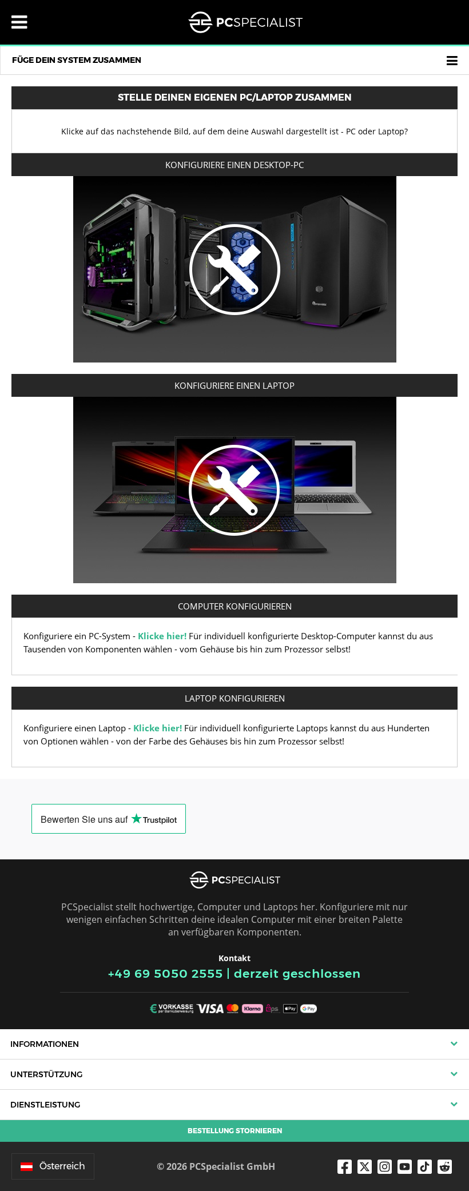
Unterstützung (46, 1074)
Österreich (62, 1166)
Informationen (44, 1044)
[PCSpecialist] (245, 22)
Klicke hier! (162, 636)
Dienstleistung (45, 1105)
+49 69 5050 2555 (165, 973)
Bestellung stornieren (235, 1130)
